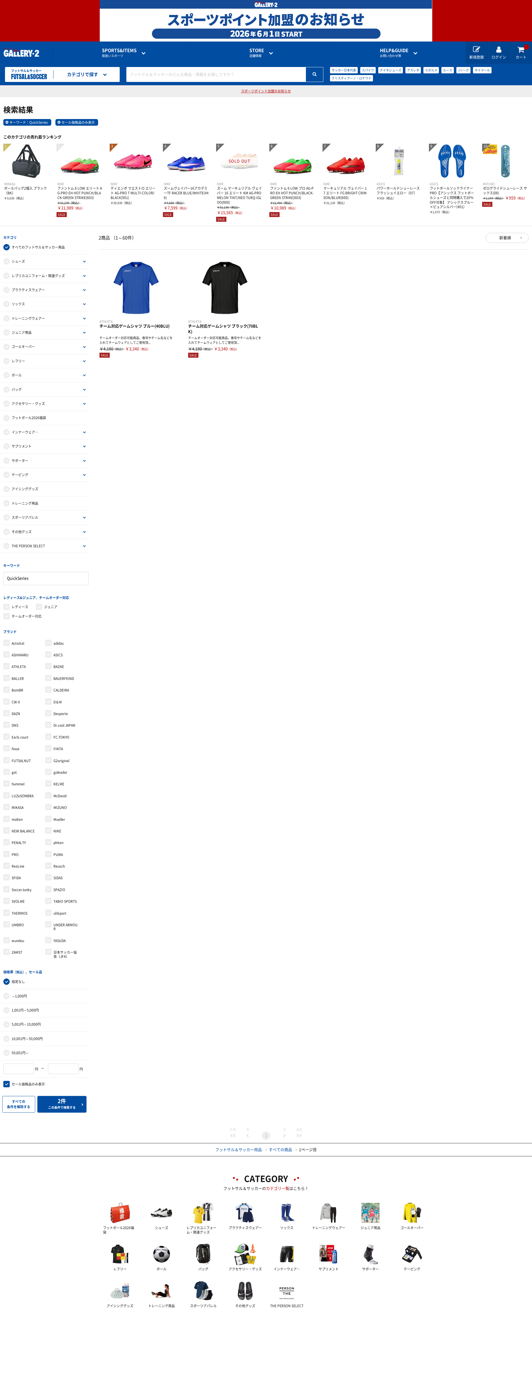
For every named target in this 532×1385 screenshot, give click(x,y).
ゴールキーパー (23, 346)
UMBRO (18, 925)
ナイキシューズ (390, 70)
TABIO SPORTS (65, 901)
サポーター (20, 460)
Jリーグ (463, 70)
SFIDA (16, 878)
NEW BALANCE (23, 831)
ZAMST (17, 952)
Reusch (59, 866)
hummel (18, 784)
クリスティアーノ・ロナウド (351, 78)
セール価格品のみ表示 (78, 122)
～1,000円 (19, 996)
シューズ (18, 261)
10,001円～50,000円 (27, 1038)
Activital (18, 643)
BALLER (18, 678)
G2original (61, 760)
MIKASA (18, 807)
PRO (15, 854)
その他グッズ (22, 531)
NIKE (57, 831)
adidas (58, 643)
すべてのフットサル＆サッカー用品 (38, 247)
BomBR (17, 690)
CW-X (16, 702)
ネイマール (482, 70)
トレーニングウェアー (28, 318)
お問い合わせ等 (394, 52)
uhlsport (59, 913)
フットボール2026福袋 (29, 417)
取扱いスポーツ (119, 52)
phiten (58, 842)
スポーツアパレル (25, 517)
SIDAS (58, 878)
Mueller (59, 819)
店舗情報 (256, 52)
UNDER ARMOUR (65, 926)
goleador (60, 772)
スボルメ (431, 70)
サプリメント (22, 446)
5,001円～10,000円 (26, 1024)
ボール (17, 375)
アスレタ (413, 70)
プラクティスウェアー (28, 290)
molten (17, 819)
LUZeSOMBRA (23, 796)
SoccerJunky (21, 889)
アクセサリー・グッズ (28, 403)
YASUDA (59, 940)
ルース (447, 70)
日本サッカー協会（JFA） (65, 954)
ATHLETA (19, 666)
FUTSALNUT (21, 760)
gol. (14, 772)
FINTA (58, 748)
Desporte (60, 713)
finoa (15, 748)
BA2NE (58, 666)
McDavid (59, 796)
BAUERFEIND (63, 678)
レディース (20, 606)
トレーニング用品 (25, 503)
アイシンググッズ (25, 489)
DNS (15, 725)
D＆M (57, 702)
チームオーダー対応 (27, 616)
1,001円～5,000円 (25, 1010)
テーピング (20, 474)
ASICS (58, 655)
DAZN (16, 713)
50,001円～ (20, 1052)
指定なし (18, 981)
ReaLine (18, 866)
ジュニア (50, 606)
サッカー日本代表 (344, 70)
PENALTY (19, 842)
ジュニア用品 (22, 332)
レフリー (18, 361)
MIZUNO (60, 807)
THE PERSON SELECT (28, 546)
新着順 (505, 238)
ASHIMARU (20, 655)
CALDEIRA (61, 690)
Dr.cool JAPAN (64, 725)
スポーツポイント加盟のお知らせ (266, 91)
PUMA (58, 854)
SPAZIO (59, 889)
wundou (18, 940)
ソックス (18, 304)
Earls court (20, 737)
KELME (58, 784)
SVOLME (18, 901)
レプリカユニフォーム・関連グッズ (38, 275)
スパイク (368, 70)
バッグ (17, 389)
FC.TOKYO (61, 737)
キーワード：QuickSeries (28, 122)
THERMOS (19, 913)
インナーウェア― (25, 432)
